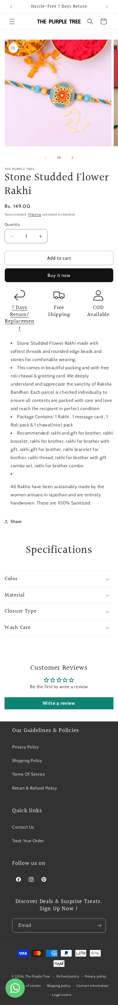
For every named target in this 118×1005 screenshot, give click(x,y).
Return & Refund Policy (34, 788)
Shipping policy (59, 986)
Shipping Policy (27, 760)
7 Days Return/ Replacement (19, 318)
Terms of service (28, 986)
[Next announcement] (106, 6)
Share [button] (16, 521)
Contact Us (23, 827)
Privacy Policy (25, 747)
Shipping (34, 214)
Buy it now (59, 275)
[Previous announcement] (11, 6)
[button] (12, 21)
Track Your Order (28, 840)
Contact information (93, 986)
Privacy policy (96, 976)
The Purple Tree (38, 976)
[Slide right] (72, 157)
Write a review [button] (59, 703)
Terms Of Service (28, 774)
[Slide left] (45, 157)
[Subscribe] (99, 925)
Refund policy (68, 976)
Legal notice (61, 995)
